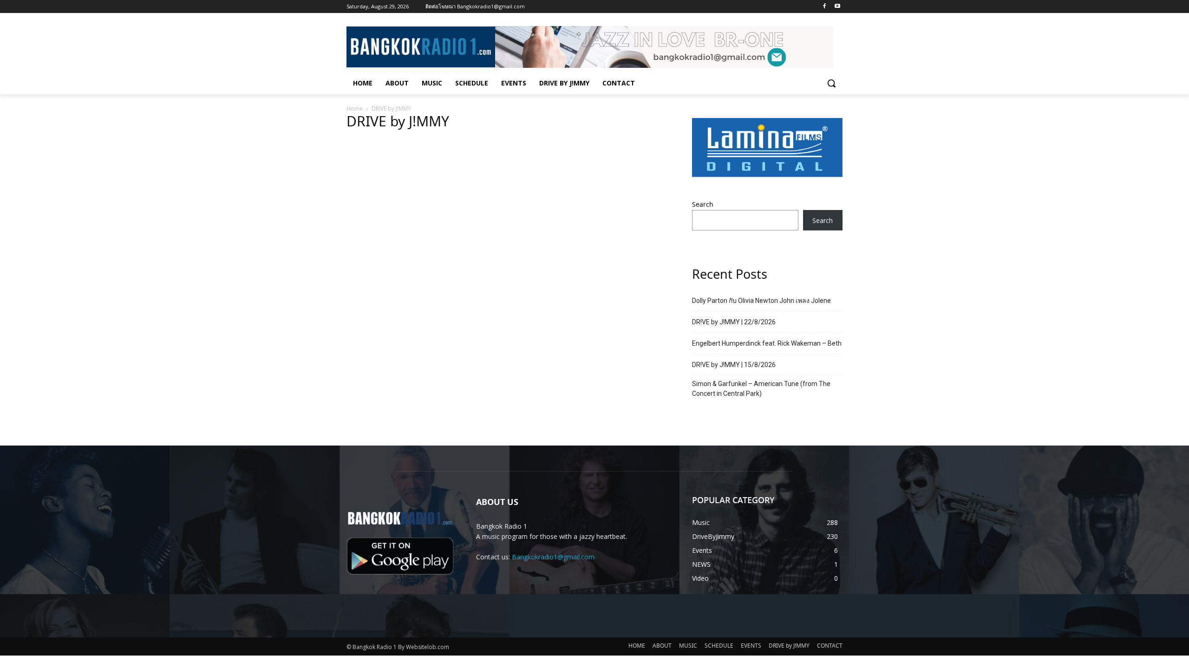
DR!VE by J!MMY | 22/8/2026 (734, 322)
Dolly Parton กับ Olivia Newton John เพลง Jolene (761, 300)
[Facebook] (824, 6)
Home (354, 108)
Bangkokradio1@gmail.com (553, 556)
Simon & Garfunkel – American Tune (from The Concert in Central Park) (761, 388)
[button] (831, 83)
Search (702, 205)
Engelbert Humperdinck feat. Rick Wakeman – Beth (767, 343)
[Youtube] (837, 6)
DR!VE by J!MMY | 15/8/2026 (734, 364)
